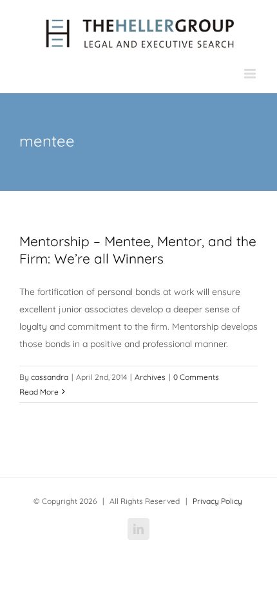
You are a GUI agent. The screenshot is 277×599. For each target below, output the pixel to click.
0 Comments (196, 377)
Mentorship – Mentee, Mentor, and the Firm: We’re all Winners (137, 250)
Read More (39, 392)
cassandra (49, 377)
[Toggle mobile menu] (251, 73)
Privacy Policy (217, 501)
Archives (150, 377)
